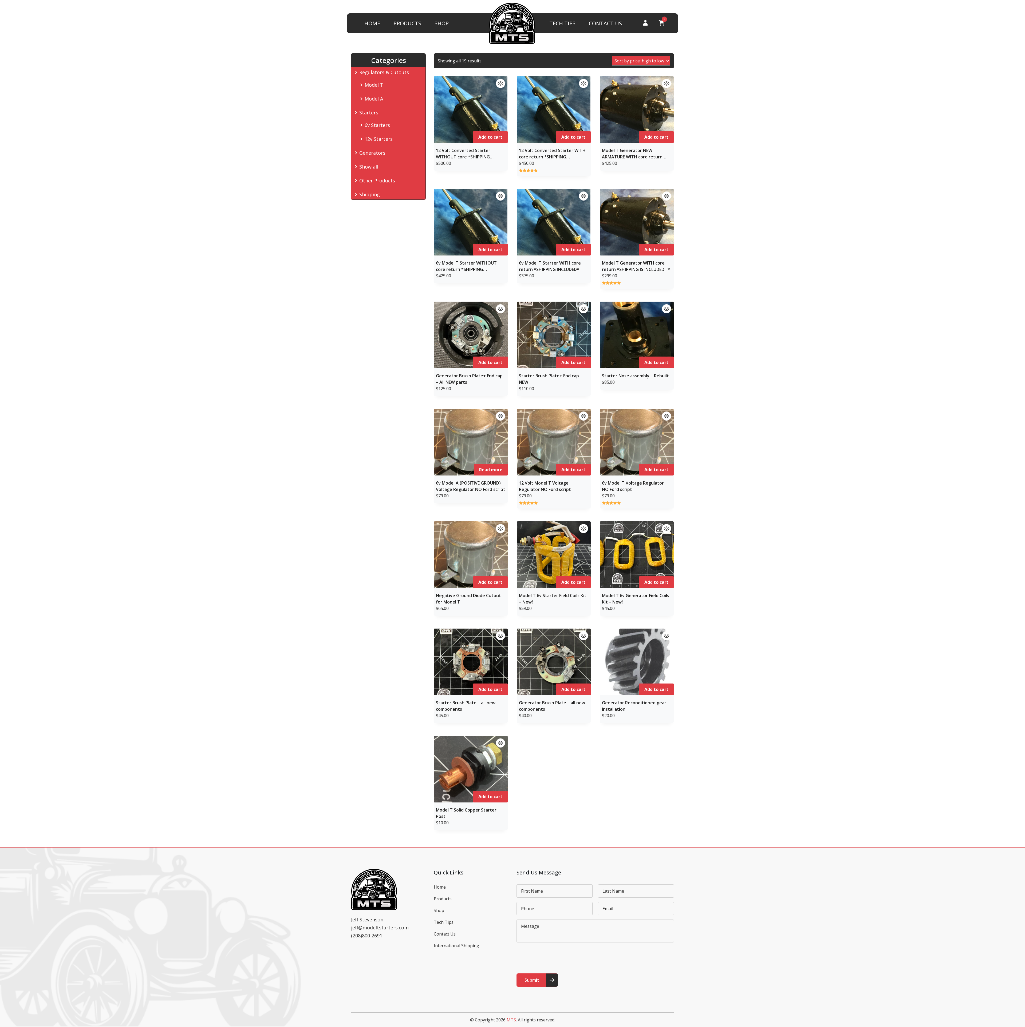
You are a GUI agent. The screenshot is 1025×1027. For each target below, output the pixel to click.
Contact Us (605, 23)
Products (407, 23)
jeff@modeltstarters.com (380, 927)
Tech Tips (562, 23)
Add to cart (490, 137)
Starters (368, 112)
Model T (374, 85)
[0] (662, 24)
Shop (442, 23)
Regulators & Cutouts (384, 72)
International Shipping (456, 946)
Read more (490, 470)
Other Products (377, 180)
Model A (374, 98)
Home (372, 23)
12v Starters (379, 139)
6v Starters (377, 125)
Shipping (369, 194)
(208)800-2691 (366, 935)
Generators (372, 153)
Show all (368, 166)
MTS (511, 1020)
